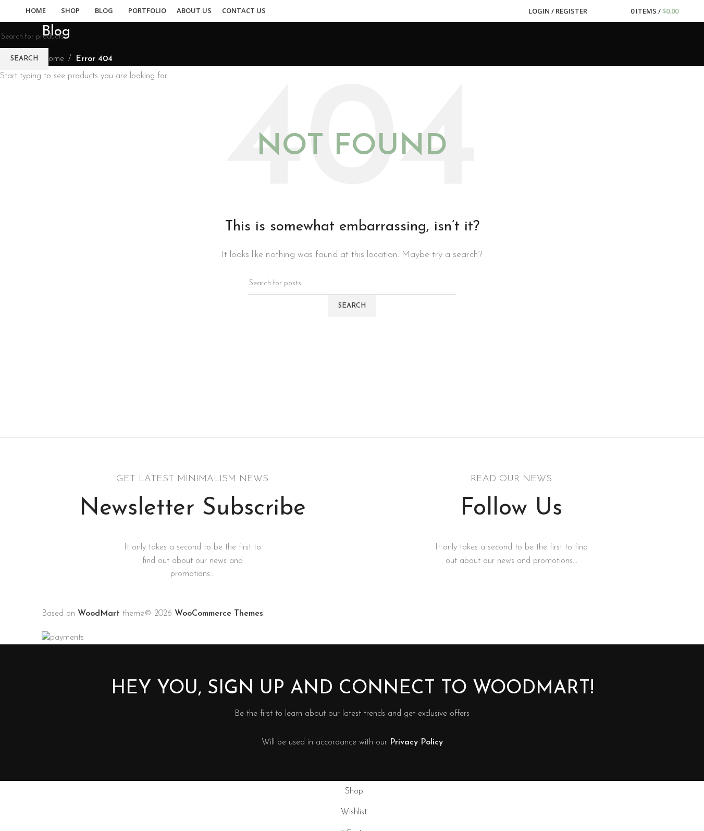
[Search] (601, 11)
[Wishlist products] (616, 11)
